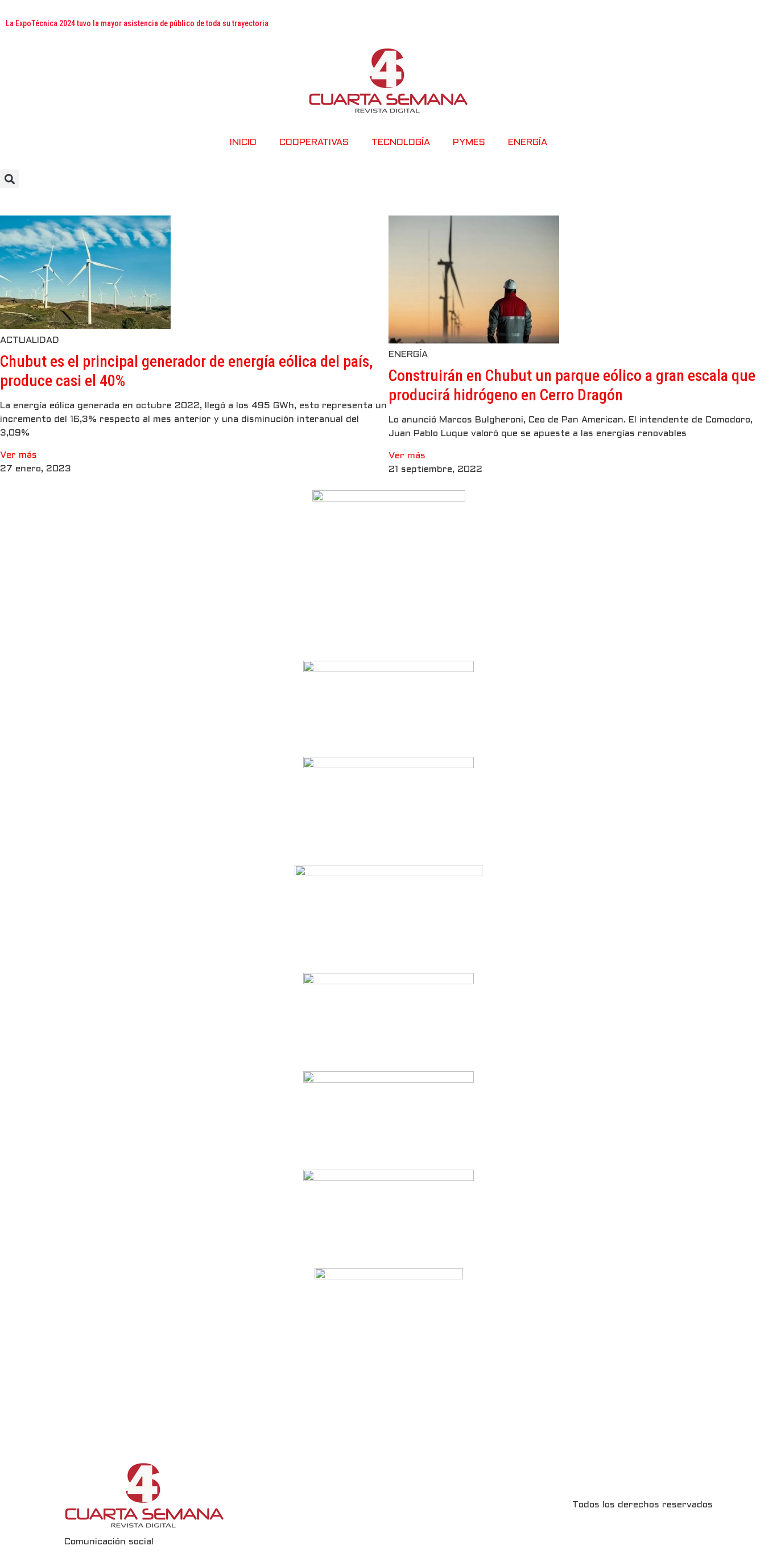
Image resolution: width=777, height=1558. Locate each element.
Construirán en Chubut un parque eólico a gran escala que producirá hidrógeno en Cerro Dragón (571, 385)
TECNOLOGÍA (400, 142)
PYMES (469, 142)
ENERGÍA (527, 142)
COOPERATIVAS (314, 142)
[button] (9, 178)
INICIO (243, 142)
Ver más (18, 455)
